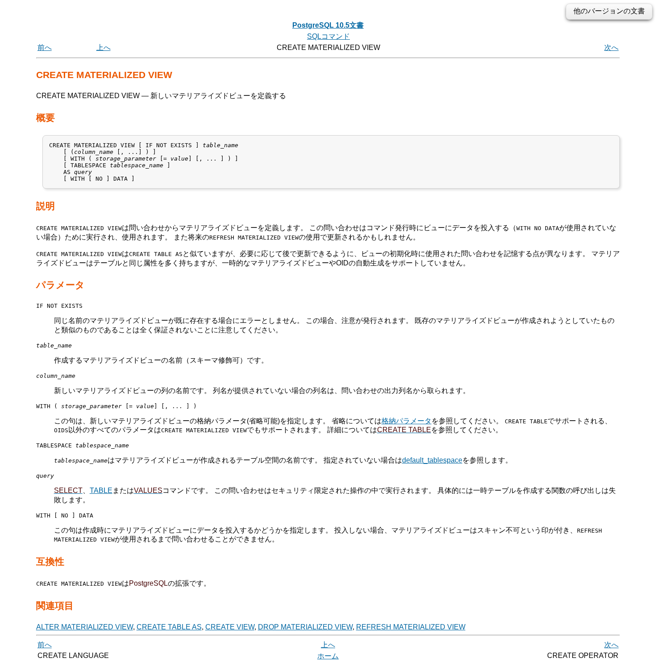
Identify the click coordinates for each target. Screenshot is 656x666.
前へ (44, 47)
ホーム (328, 656)
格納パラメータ (407, 421)
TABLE (101, 490)
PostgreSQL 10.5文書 (328, 25)
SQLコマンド (328, 36)
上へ (103, 47)
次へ (611, 47)
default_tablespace (432, 460)
